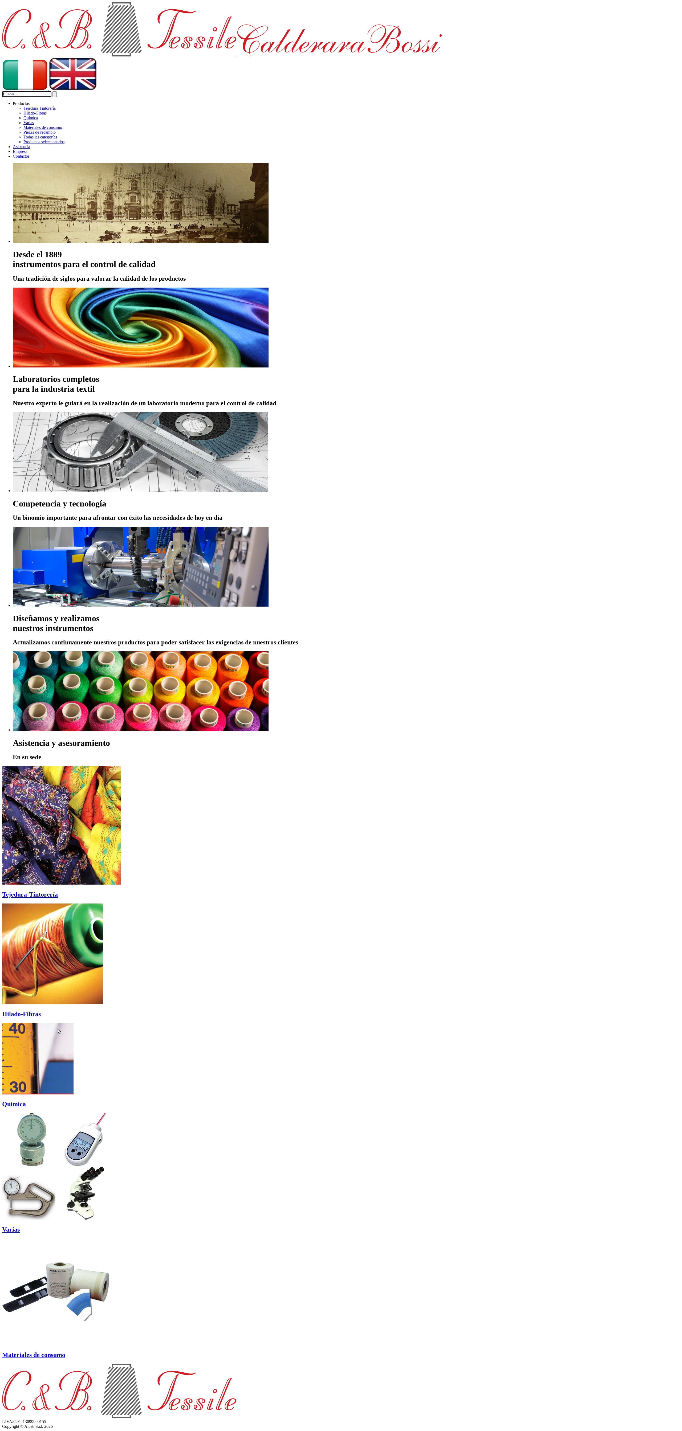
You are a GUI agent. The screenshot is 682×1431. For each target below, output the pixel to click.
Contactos (21, 156)
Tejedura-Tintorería (39, 108)
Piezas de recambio (39, 132)
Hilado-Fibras (35, 113)
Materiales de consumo (42, 127)
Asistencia (21, 146)
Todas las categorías (40, 137)
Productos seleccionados (43, 142)
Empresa (20, 151)
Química (30, 118)
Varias (28, 122)
